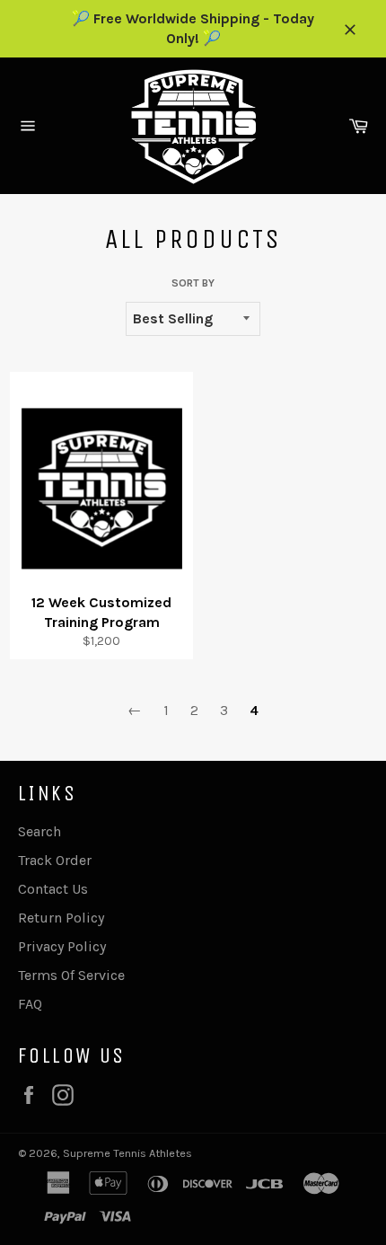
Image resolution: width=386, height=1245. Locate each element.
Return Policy (61, 917)
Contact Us (53, 888)
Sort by (193, 283)
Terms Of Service (71, 975)
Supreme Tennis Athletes (127, 1153)
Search (39, 831)
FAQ (30, 1003)
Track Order (55, 860)
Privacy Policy (62, 946)
